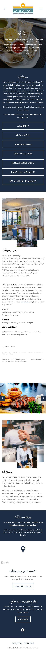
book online (31, 525)
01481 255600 (32, 522)
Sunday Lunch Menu (23, 162)
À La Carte (23, 126)
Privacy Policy (17, 643)
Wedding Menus (23, 153)
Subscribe (23, 619)
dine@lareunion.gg (17, 525)
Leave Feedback (22, 586)
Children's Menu (23, 144)
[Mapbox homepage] (5, 562)
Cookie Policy (29, 643)
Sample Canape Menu (23, 172)
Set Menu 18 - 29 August (23, 181)
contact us (38, 99)
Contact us (24, 302)
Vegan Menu (23, 135)
